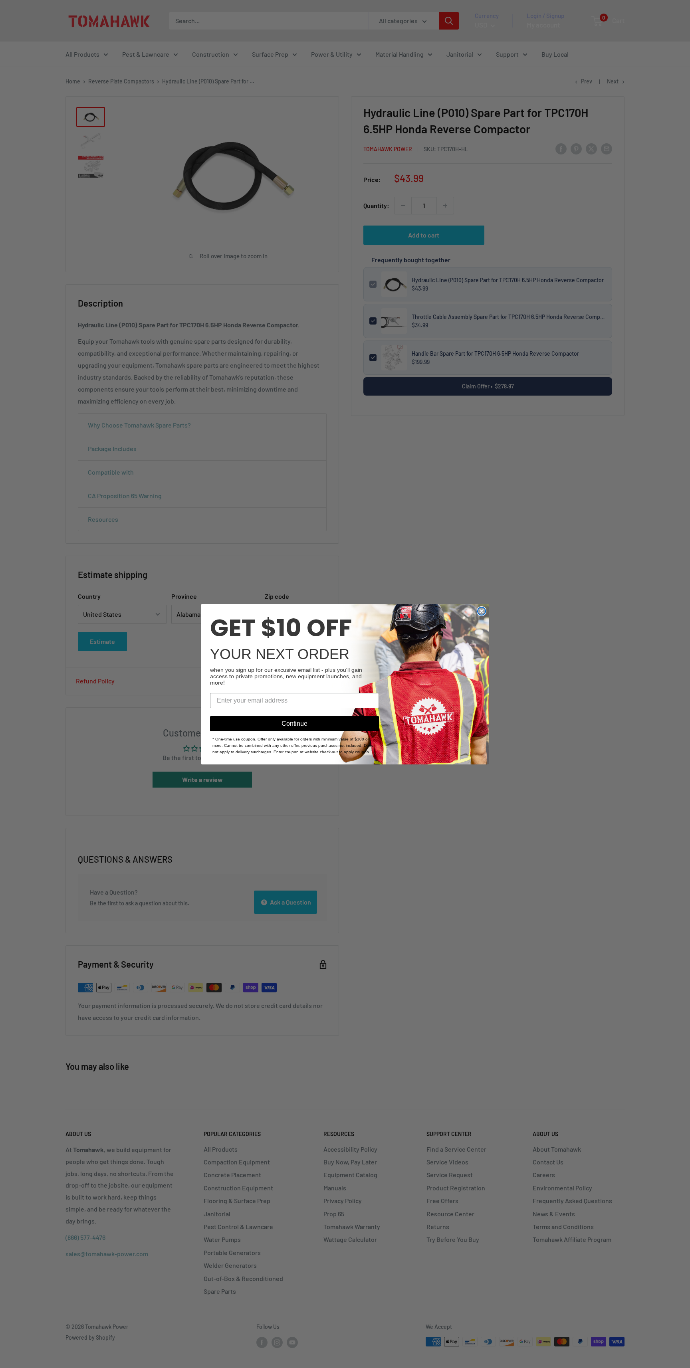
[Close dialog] (482, 611)
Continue (294, 723)
